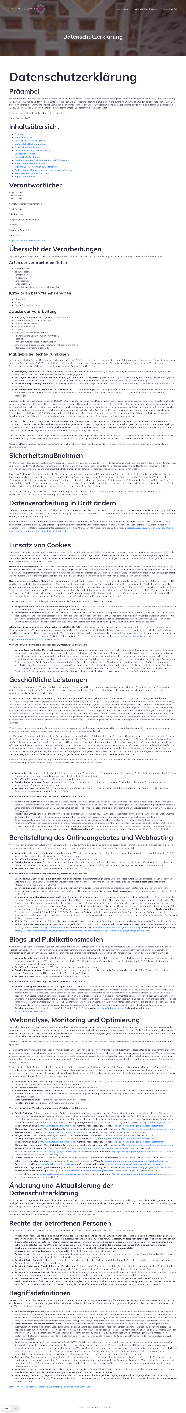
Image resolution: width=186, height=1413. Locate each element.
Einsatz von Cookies (25, 153)
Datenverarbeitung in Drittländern (32, 150)
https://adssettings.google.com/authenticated (60, 1151)
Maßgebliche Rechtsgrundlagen (31, 144)
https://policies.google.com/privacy (58, 1125)
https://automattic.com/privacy (31, 1011)
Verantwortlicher (23, 137)
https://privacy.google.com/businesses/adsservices (67, 1132)
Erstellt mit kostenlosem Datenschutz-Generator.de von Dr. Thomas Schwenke (49, 1386)
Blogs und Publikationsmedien (30, 163)
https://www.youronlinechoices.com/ (28, 639)
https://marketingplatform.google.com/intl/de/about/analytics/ (122, 1138)
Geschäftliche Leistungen (27, 157)
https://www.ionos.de (54, 927)
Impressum (122, 8)
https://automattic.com (112, 1008)
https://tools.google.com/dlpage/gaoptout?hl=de (96, 1148)
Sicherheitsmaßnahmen (27, 147)
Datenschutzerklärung (146, 8)
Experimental (170, 8)
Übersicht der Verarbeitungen (30, 140)
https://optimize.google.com (156, 1122)
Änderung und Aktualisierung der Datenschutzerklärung (43, 170)
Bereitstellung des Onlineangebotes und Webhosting (42, 160)
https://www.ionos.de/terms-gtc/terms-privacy (116, 927)
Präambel (20, 134)
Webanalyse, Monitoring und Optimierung (36, 166)
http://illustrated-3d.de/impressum (27, 240)
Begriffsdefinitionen (25, 176)
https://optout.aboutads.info (131, 636)
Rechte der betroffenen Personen (32, 173)
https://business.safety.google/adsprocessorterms (137, 1125)
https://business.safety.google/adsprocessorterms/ (137, 1141)
